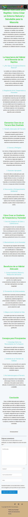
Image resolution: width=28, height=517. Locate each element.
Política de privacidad (13, 509)
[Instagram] (18, 504)
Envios (9, 513)
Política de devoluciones (14, 511)
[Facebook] (15, 504)
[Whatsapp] (22, 504)
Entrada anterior (14, 431)
